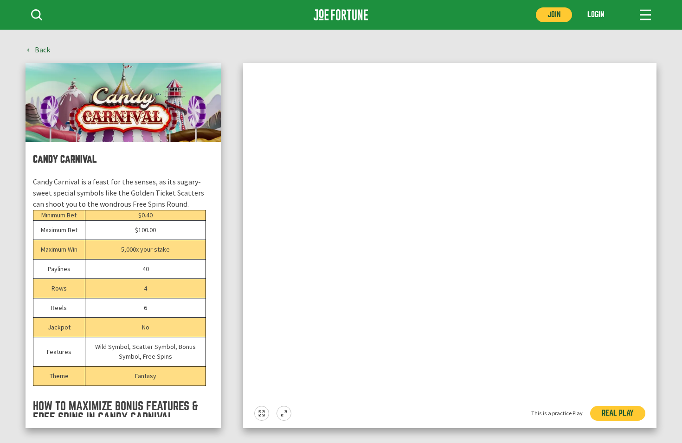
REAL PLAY (618, 413)
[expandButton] (284, 413)
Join (553, 15)
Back (42, 50)
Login (595, 15)
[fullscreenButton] (261, 413)
